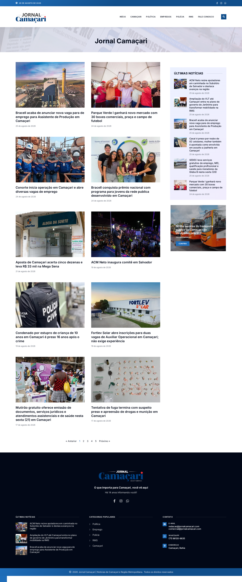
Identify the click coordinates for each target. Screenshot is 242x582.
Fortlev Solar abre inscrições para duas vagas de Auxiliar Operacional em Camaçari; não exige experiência (125, 337)
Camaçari (136, 16)
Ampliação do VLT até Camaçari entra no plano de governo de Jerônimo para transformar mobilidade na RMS (204, 104)
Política (151, 16)
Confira (183, 243)
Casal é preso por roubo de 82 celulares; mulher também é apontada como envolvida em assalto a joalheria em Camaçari (205, 144)
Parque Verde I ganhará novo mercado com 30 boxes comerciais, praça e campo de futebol (124, 117)
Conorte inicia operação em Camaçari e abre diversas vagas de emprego (49, 190)
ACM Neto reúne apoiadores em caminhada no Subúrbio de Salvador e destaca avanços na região (204, 85)
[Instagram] (221, 3)
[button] (223, 16)
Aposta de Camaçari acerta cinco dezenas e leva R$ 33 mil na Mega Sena (49, 264)
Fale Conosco (206, 16)
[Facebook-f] (217, 3)
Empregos (166, 16)
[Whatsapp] (225, 3)
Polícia (180, 16)
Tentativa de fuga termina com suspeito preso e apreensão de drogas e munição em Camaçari (124, 412)
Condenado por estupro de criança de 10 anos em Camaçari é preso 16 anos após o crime (47, 337)
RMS (191, 16)
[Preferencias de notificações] (3, 579)
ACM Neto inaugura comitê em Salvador (121, 262)
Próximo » (104, 441)
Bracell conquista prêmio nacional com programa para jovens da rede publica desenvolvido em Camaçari (120, 192)
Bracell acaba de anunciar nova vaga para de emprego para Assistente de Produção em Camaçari (50, 117)
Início (123, 16)
